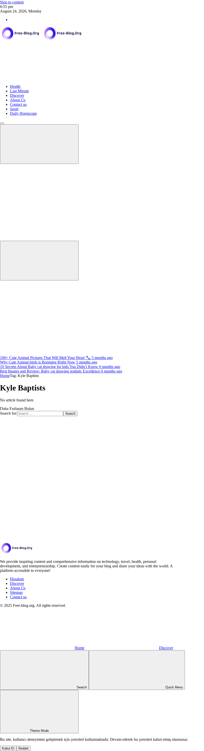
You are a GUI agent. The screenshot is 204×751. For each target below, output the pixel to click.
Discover (17, 95)
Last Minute (19, 91)
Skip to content (12, 2)
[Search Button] (39, 260)
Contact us (18, 104)
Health (15, 86)
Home (5, 376)
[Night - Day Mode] (37, 200)
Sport (14, 109)
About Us (17, 100)
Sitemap (16, 592)
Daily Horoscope (23, 113)
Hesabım (17, 579)
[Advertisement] (102, 318)
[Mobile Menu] (39, 144)
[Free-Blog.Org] (42, 39)
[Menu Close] (2, 123)
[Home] (37, 78)
